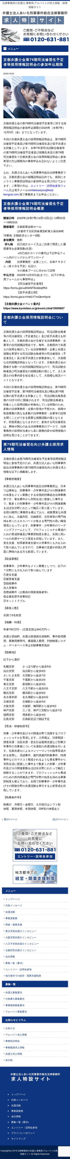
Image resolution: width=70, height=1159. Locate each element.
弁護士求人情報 (13, 1053)
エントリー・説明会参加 (18, 969)
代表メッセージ (13, 905)
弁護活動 (10, 911)
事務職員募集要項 (14, 1005)
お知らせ (10, 1028)
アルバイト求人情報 (16, 1034)
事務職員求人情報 (14, 1047)
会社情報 (10, 956)
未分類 (9, 1060)
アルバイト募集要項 (16, 1011)
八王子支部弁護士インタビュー (22, 943)
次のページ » (60, 819)
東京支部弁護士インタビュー (20, 931)
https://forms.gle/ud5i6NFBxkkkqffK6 (25, 288)
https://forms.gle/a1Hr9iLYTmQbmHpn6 (26, 297)
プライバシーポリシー (23, 1133)
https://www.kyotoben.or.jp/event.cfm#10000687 (34, 308)
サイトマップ (18, 1138)
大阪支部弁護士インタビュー (20, 937)
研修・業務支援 (13, 924)
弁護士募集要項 (13, 992)
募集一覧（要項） (14, 963)
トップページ (12, 899)
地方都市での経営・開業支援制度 (23, 975)
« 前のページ (10, 819)
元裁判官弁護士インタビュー (20, 950)
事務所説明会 (12, 1041)
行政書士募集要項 (14, 998)
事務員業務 (11, 918)
